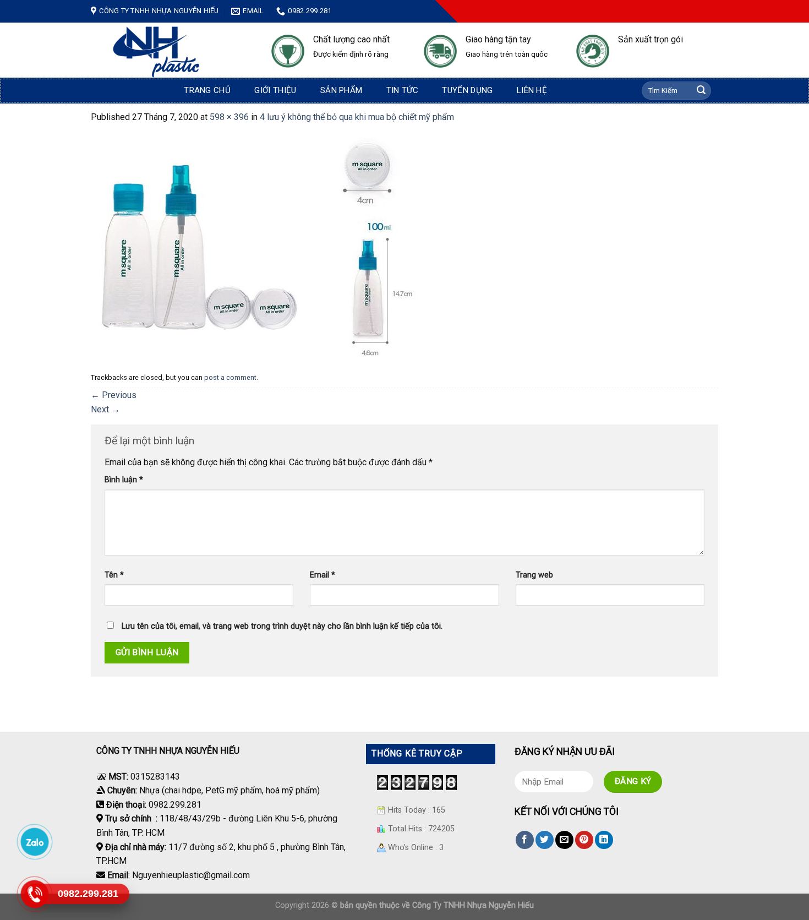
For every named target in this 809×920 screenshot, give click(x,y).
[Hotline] (34, 894)
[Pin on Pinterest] (584, 840)
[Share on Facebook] (525, 840)
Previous (113, 395)
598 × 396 (229, 117)
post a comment (230, 377)
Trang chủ (207, 90)
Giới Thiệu (275, 90)
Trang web (534, 575)
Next (105, 409)
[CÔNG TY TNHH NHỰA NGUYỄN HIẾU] (173, 52)
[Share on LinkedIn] (604, 840)
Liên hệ (532, 90)
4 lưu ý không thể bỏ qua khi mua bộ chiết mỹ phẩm (357, 117)
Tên (114, 575)
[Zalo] (34, 841)
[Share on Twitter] (544, 840)
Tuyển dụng (467, 90)
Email (322, 575)
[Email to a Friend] (564, 840)
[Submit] (701, 90)
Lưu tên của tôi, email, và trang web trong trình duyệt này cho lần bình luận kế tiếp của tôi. (282, 626)
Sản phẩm (341, 90)
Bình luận (124, 480)
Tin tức (402, 90)
